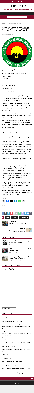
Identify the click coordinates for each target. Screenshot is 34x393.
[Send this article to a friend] (14, 213)
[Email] (18, 1)
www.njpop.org (6, 81)
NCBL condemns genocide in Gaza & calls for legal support (20, 249)
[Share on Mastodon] (22, 213)
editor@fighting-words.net (11, 365)
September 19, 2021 (14, 260)
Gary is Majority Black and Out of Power (12, 321)
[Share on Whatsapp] (19, 213)
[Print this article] (16, 213)
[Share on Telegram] (25, 213)
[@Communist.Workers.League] (12, 1)
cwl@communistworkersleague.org (14, 373)
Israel (7, 217)
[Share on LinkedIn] (8, 213)
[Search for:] (17, 17)
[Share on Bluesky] (28, 213)
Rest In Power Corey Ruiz (8, 346)
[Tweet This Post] (5, 213)
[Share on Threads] (30, 213)
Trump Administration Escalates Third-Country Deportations (17, 331)
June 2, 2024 (12, 252)
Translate (13, 310)
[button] (32, 13)
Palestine (14, 217)
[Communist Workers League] (15, 1)
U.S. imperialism (24, 217)
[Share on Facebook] (3, 213)
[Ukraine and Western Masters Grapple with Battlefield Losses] (5, 242)
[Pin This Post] (11, 213)
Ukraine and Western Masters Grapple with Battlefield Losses (19, 241)
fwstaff (15, 34)
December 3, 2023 (7, 34)
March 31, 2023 (13, 244)
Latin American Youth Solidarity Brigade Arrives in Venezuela (17, 324)
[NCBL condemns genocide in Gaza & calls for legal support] (5, 250)
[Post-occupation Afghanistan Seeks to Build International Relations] (5, 258)
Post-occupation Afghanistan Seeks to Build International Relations (19, 257)
